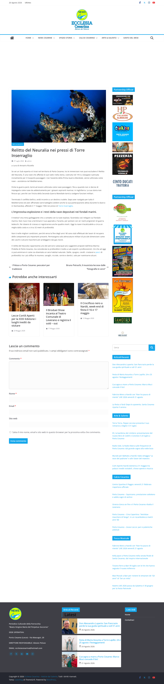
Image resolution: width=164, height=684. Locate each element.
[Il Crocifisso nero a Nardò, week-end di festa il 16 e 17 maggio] (93, 284)
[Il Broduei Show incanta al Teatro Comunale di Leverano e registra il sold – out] (58, 284)
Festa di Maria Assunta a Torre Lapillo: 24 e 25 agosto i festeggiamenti (100, 641)
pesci (98, 252)
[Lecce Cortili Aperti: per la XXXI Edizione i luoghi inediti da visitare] (24, 284)
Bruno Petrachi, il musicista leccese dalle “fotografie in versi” (85, 267)
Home (28, 38)
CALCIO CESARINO (87, 38)
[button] (32, 38)
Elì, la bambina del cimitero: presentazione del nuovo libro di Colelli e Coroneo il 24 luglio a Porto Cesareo (132, 436)
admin (29, 161)
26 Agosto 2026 (88, 630)
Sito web (13, 418)
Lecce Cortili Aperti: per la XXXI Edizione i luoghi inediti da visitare (24, 320)
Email (12, 406)
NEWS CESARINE (45, 38)
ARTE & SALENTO (109, 38)
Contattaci (129, 620)
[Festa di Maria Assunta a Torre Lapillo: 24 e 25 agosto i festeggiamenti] (69, 643)
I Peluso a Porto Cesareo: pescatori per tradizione (31, 267)
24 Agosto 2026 (88, 646)
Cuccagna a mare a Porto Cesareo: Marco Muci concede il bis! (99, 658)
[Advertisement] (82, 60)
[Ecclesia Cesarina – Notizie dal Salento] (12, 38)
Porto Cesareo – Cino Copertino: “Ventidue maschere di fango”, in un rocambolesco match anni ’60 (132, 517)
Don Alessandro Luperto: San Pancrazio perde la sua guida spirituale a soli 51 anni (99, 624)
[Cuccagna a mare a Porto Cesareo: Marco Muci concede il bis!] (69, 659)
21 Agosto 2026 (88, 663)
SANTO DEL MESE (131, 38)
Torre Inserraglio (65, 206)
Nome (13, 393)
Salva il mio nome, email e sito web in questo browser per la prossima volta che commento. (56, 432)
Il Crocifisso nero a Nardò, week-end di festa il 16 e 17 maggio (92, 308)
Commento (15, 358)
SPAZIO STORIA (65, 38)
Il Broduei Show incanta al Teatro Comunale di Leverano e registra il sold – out (58, 316)
